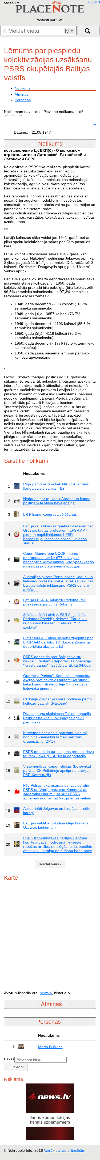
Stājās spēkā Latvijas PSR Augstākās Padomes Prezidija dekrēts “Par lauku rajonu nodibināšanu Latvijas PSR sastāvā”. (55, 620)
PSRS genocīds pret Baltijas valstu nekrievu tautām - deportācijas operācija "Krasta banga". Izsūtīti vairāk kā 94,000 (57, 661)
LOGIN (94, 2)
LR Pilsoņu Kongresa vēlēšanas (50, 514)
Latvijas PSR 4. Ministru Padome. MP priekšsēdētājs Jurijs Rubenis (54, 602)
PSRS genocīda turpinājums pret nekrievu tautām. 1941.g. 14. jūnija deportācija (58, 754)
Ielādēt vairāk (50, 864)
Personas (23, 100)
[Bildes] (7, 116)
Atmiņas (21, 94)
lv (94, 124)
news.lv (46, 993)
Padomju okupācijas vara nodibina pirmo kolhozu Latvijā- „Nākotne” (57, 701)
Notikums (22, 88)
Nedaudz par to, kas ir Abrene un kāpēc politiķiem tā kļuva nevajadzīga (56, 501)
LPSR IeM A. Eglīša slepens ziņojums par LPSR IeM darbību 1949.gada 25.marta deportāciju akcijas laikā (58, 642)
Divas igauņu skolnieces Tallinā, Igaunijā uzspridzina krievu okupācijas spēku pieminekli (57, 718)
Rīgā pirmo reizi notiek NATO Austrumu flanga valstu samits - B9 (56, 486)
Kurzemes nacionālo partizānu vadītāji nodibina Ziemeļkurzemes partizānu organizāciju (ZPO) (55, 737)
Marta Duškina (50, 1047)
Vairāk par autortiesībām (64, 1150)
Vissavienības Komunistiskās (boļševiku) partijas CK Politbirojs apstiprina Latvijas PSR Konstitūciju (57, 770)
